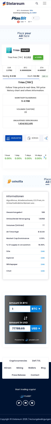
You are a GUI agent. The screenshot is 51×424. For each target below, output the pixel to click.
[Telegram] (32, 403)
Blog (43, 367)
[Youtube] (25, 403)
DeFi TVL (36, 360)
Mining (19, 367)
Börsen (34, 138)
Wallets (32, 367)
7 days (28, 155)
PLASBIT (27, 396)
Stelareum (17, 419)
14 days (38, 155)
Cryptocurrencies (18, 360)
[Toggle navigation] (44, 3)
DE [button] (29, 22)
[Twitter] (19, 403)
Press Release (19, 375)
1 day (17, 155)
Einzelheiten (16, 138)
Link (43, 251)
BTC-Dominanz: (23, 10)
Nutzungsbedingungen (40, 419)
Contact (35, 375)
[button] (19, 18)
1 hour (7, 155)
